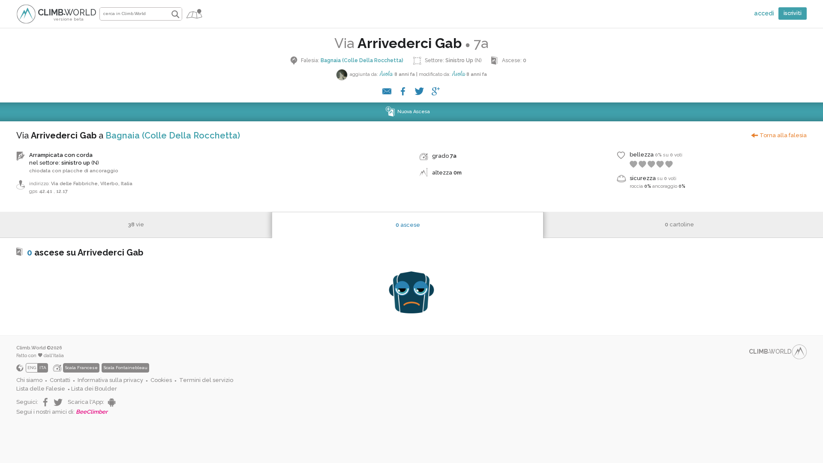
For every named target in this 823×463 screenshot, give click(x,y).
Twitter (59, 402)
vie (136, 224)
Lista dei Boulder (94, 388)
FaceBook (44, 402)
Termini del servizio (206, 380)
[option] (127, 368)
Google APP (110, 402)
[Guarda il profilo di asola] (341, 74)
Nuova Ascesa (413, 111)
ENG (31, 367)
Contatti (60, 380)
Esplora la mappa (195, 15)
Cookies (161, 380)
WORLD (67, 14)
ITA (42, 367)
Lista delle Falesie (40, 388)
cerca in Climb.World (175, 14)
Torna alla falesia (783, 135)
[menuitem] (31, 380)
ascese (408, 225)
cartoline (679, 224)
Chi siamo (29, 380)
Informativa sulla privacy (110, 380)
